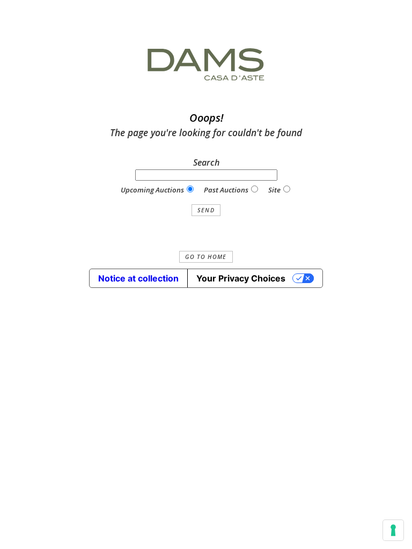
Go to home (205, 257)
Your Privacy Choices (240, 278)
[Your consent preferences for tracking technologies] (393, 530)
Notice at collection (138, 278)
